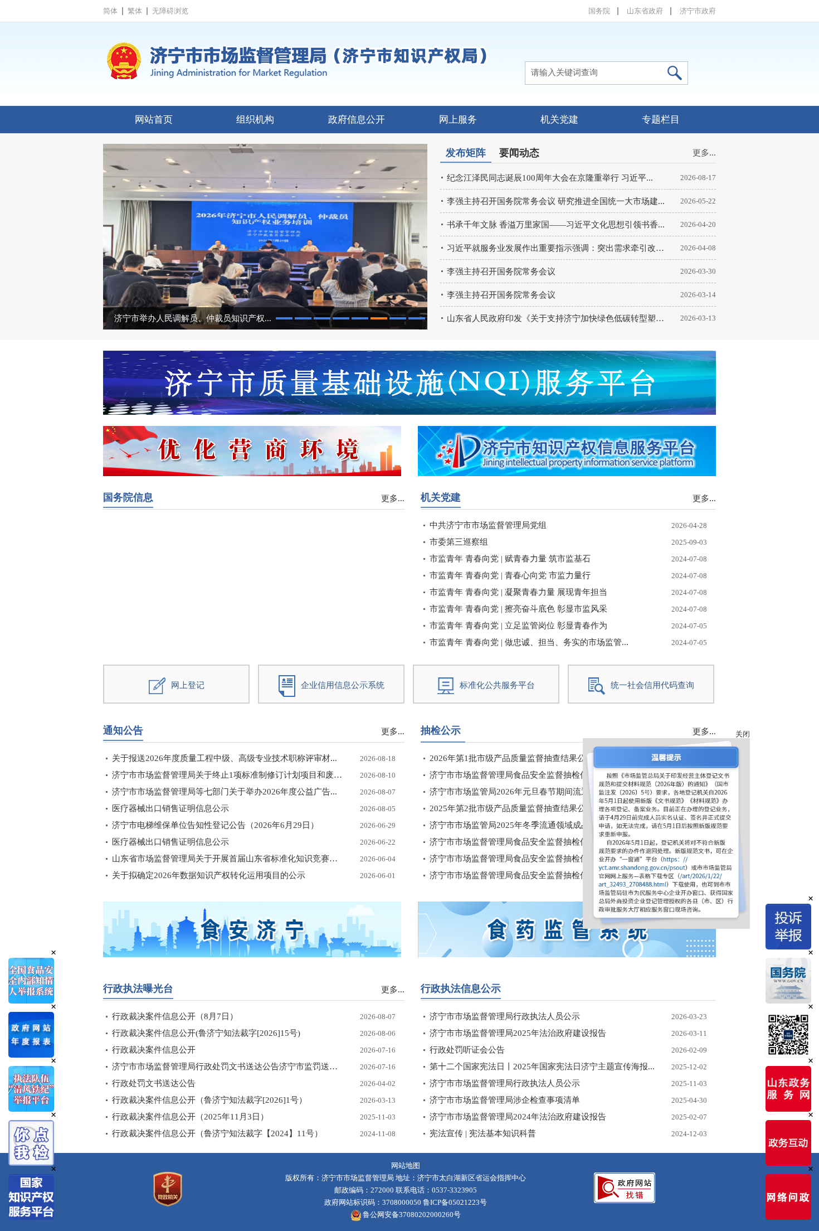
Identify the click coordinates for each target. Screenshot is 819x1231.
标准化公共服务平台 (497, 685)
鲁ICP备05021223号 (455, 1202)
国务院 (599, 11)
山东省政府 (645, 11)
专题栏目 (661, 119)
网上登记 (187, 685)
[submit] (674, 73)
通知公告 (123, 730)
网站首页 (154, 119)
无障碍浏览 (170, 11)
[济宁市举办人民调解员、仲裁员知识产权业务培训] (265, 236)
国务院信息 (128, 497)
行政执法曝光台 (138, 988)
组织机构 (255, 119)
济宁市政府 (698, 11)
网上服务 (458, 119)
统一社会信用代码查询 (652, 685)
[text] (589, 69)
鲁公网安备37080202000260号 (411, 1214)
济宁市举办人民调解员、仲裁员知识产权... (192, 318)
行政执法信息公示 (461, 988)
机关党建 (559, 119)
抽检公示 (441, 730)
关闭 (683, 793)
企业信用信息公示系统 (342, 685)
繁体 (135, 11)
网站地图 (405, 1165)
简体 (110, 11)
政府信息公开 (356, 119)
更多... (704, 152)
